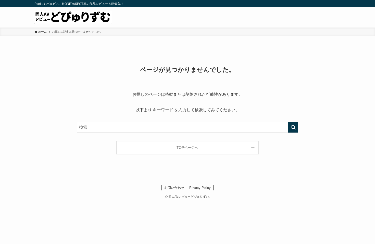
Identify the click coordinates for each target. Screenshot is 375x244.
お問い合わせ (174, 188)
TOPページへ (187, 147)
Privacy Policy (200, 188)
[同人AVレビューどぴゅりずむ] (73, 17)
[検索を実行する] (293, 127)
